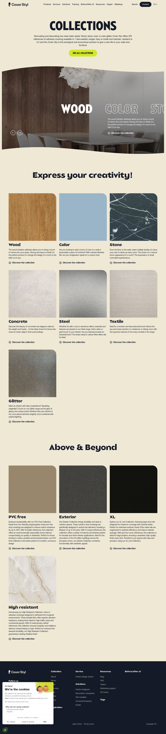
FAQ (102, 680)
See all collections (83, 53)
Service (79, 672)
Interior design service (84, 677)
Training (75, 4)
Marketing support (108, 688)
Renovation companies (85, 693)
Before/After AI (87, 4)
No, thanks (11, 722)
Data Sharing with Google (15, 709)
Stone (53, 680)
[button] (5, 730)
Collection (56, 672)
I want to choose (28, 722)
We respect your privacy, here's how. (17, 702)
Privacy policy (89, 724)
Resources (105, 672)
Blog (102, 677)
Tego (102, 700)
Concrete (55, 688)
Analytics (10, 712)
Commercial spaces (84, 701)
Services (56, 4)
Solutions (80, 684)
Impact (110, 4)
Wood (53, 677)
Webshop (118, 4)
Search (135, 4)
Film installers (81, 697)
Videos (103, 684)
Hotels (78, 705)
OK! (45, 722)
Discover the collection (122, 133)
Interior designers (83, 689)
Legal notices (77, 724)
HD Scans (104, 692)
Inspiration (56, 708)
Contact (145, 4)
